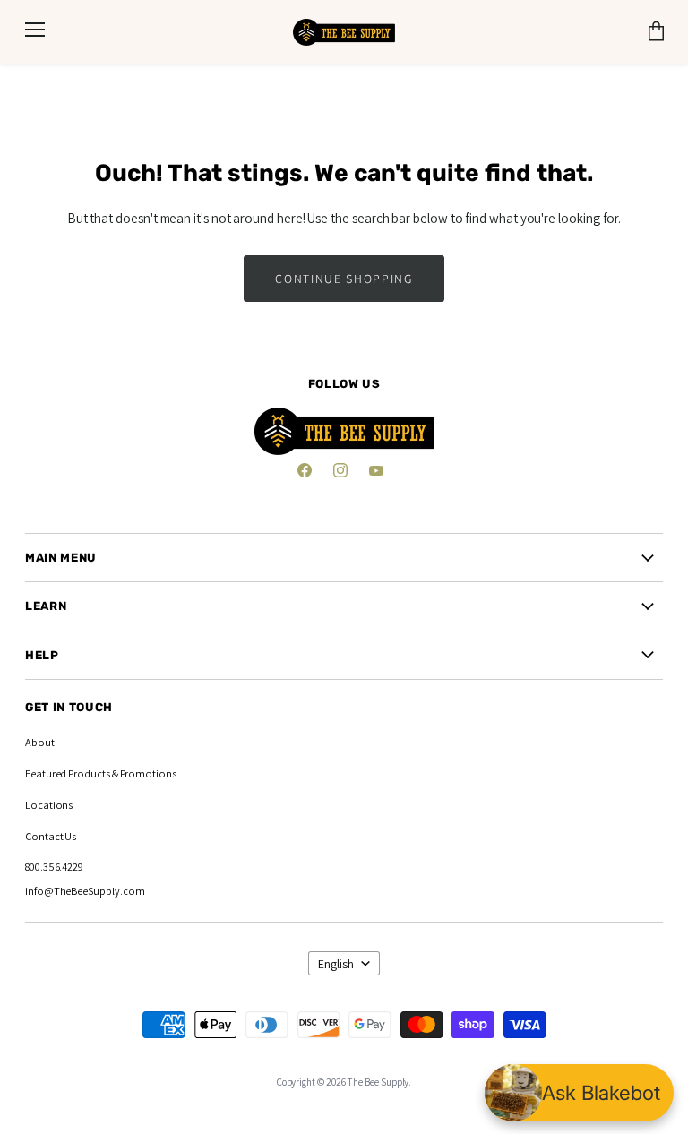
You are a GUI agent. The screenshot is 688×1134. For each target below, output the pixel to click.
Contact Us (50, 836)
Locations (49, 805)
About (40, 742)
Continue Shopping (343, 279)
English (336, 964)
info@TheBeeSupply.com (84, 891)
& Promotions (143, 773)
